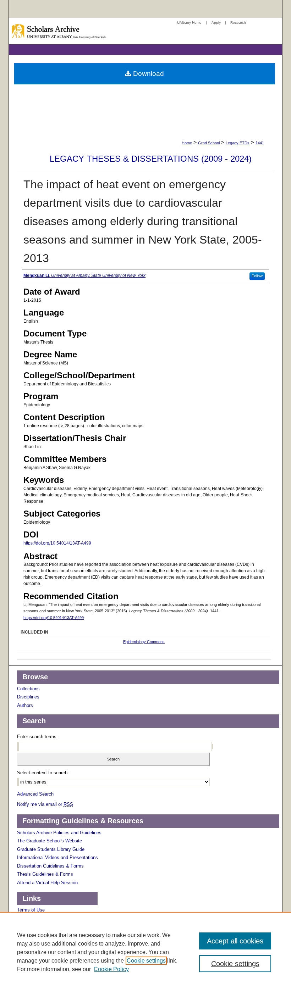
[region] (145, 952)
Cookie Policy (111, 969)
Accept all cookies (235, 941)
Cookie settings (146, 961)
